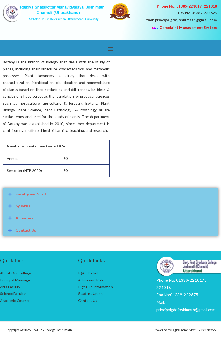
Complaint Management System (188, 27)
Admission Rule (90, 280)
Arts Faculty (10, 286)
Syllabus (23, 206)
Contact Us (26, 230)
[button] (110, 48)
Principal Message (15, 280)
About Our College (15, 273)
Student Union (90, 293)
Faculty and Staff (31, 194)
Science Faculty (13, 293)
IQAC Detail (88, 273)
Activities (24, 218)
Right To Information (95, 286)
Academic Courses (15, 300)
